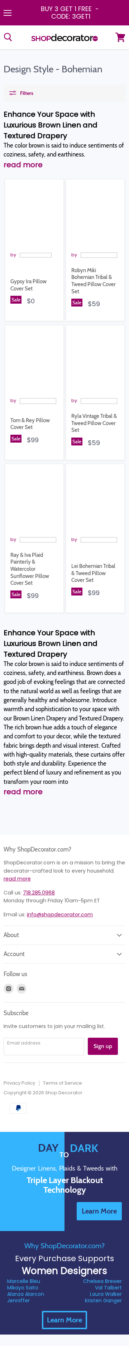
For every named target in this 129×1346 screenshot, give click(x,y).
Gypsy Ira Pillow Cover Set (28, 285)
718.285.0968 (39, 892)
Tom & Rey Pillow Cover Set (30, 424)
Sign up (103, 1046)
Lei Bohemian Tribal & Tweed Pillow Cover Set (93, 573)
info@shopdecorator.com (60, 914)
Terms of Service (62, 1083)
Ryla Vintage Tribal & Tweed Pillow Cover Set (94, 423)
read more (17, 878)
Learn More (64, 1320)
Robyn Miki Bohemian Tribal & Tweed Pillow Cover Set (93, 281)
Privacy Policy (19, 1083)
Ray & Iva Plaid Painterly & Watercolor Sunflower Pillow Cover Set (29, 569)
